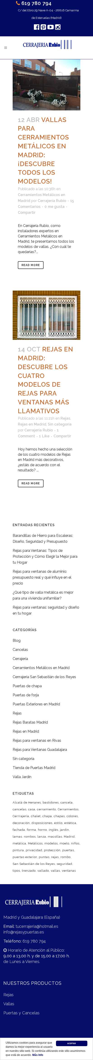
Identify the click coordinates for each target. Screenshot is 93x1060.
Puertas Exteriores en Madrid (36, 704)
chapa (47, 816)
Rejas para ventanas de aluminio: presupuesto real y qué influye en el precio (42, 577)
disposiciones (42, 823)
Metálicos (35, 843)
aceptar (71, 1043)
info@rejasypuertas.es (23, 932)
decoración (21, 823)
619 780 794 (36, 3)
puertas (68, 850)
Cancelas (20, 649)
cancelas (19, 809)
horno (42, 829)
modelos (51, 843)
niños (75, 843)
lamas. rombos (24, 836)
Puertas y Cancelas (21, 1012)
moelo (64, 843)
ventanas (69, 870)
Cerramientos (68, 809)
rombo (65, 857)
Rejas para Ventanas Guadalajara (40, 749)
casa (31, 809)
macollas (55, 836)
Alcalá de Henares (27, 802)
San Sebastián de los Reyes (34, 864)
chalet (36, 816)
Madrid (69, 836)
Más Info (37, 1055)
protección (52, 850)
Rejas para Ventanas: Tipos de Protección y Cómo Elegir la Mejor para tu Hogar (45, 556)
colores (72, 816)
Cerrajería (20, 659)
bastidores (51, 802)
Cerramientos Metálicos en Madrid (41, 668)
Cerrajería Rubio (52, 201)
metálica (19, 843)
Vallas (8, 1003)
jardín (64, 829)
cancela (66, 802)
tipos (16, 870)
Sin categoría (60, 424)
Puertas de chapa (27, 686)
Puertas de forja (26, 695)
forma (31, 829)
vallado (43, 870)
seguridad (64, 864)
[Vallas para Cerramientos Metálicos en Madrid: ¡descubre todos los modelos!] (46, 84)
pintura (18, 850)
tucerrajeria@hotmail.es (37, 926)
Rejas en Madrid (32, 424)
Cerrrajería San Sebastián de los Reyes (44, 677)
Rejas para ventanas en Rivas (37, 740)
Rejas (65, 418)
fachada (19, 829)
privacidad (34, 850)
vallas (55, 870)
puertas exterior (25, 857)
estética (70, 823)
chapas (59, 816)
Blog (17, 640)
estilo (58, 823)
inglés (53, 829)
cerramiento (46, 809)
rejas (55, 857)
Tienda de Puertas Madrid (34, 768)
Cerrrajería (21, 816)
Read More (30, 265)
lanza (41, 836)
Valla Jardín (22, 777)
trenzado (29, 870)
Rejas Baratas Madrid (30, 722)
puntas (44, 857)
